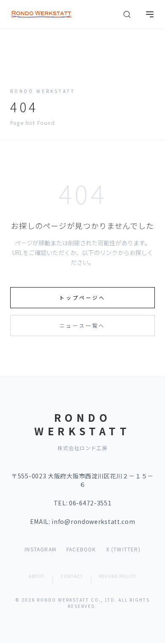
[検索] (127, 14)
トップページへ (82, 297)
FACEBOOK (81, 549)
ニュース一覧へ (82, 325)
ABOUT (37, 576)
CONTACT (71, 576)
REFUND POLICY (117, 576)
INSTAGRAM (40, 549)
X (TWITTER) (123, 549)
